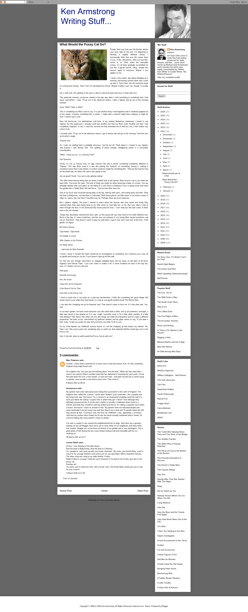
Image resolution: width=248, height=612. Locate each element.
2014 (163, 219)
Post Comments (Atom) (110, 500)
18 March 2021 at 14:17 (76, 437)
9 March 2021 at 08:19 (75, 383)
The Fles (161, 384)
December (168, 134)
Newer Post (66, 491)
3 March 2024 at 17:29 (75, 473)
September (168, 146)
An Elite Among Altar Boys (169, 351)
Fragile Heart (163, 403)
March (166, 170)
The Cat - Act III (164, 293)
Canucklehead (163, 408)
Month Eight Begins (166, 264)
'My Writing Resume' (171, 73)
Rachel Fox (162, 399)
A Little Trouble (164, 583)
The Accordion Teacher (167, 321)
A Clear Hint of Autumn (167, 587)
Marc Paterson (72, 360)
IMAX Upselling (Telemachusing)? (172, 273)
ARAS (160, 417)
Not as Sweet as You (166, 491)
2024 (163, 119)
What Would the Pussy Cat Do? (170, 180)
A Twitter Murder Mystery (168, 578)
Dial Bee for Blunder (166, 559)
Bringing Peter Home (166, 568)
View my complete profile (168, 77)
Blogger (165, 606)
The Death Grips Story (167, 302)
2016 (163, 211)
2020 (163, 196)
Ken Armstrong (177, 49)
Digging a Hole (164, 337)
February (167, 187)
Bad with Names (164, 347)
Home (104, 491)
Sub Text (161, 474)
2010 (163, 235)
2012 (163, 227)
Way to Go (162, 307)
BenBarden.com (164, 413)
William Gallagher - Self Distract (171, 375)
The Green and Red (166, 269)
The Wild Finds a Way (167, 297)
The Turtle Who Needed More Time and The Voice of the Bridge (172, 433)
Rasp (159, 486)
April (165, 166)
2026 (163, 112)
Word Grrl (161, 366)
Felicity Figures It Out (167, 554)
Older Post (142, 491)
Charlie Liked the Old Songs (170, 564)
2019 (163, 200)
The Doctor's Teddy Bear (168, 465)
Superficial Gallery (165, 389)
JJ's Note (161, 526)
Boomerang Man (165, 573)
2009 (163, 239)
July (165, 154)
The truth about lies (166, 380)
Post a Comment (70, 478)
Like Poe (161, 507)
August (166, 150)
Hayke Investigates (166, 536)
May (165, 162)
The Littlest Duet (164, 311)
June (165, 158)
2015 (163, 215)
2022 (163, 127)
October (167, 142)
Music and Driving (165, 325)
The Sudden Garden (166, 439)
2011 (162, 231)
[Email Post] (97, 348)
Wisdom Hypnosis (165, 370)
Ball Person (162, 278)
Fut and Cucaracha (166, 550)
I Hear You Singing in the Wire (171, 531)
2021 (163, 131)
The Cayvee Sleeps (166, 470)
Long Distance (163, 502)
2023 (163, 123)
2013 (163, 223)
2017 (163, 207)
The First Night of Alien (167, 316)
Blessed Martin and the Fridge (171, 342)
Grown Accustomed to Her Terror (172, 540)
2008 (163, 243)
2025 (163, 115)
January (167, 191)
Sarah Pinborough (165, 394)
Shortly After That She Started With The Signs (170, 480)
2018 (163, 203)
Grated (160, 545)
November (168, 138)
